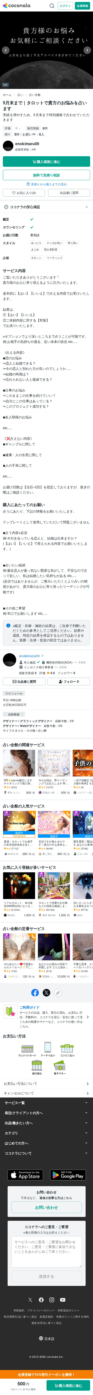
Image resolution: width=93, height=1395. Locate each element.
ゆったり (36, 243)
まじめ (35, 249)
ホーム (7, 95)
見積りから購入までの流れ (49, 184)
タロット (36, 258)
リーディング (54, 258)
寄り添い (73, 243)
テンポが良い (54, 243)
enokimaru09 (29, 655)
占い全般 (35, 95)
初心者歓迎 (50, 249)
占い (20, 95)
